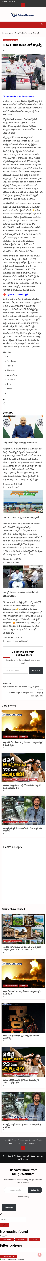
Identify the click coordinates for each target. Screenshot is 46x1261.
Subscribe (36, 670)
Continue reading (23, 1197)
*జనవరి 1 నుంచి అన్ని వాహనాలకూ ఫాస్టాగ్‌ (21, 518)
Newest (21, 1239)
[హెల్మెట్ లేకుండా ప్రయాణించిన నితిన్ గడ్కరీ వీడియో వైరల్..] (23, 577)
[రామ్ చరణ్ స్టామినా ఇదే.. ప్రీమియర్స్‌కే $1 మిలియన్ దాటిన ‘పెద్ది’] (23, 1018)
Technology (22, 1143)
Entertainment (24, 1140)
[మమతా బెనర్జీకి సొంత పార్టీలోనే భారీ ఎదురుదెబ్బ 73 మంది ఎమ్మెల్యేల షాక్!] (23, 767)
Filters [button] (6, 1236)
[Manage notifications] (40, 1255)
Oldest (34, 1239)
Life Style (7, 941)
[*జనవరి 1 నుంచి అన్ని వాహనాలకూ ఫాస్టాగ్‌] (23, 502)
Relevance (7, 1239)
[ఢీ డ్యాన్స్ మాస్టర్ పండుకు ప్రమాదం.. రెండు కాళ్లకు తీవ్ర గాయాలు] (23, 810)
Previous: (21, 685)
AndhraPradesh (16, 941)
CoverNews (35, 1156)
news (11, 33)
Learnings (12, 1143)
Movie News (7, 1029)
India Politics (8, 779)
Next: (26, 693)
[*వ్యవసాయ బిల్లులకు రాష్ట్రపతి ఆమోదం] (23, 427)
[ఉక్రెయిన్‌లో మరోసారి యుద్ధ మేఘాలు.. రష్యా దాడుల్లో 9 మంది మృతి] (23, 724)
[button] (4, 24)
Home (4, 33)
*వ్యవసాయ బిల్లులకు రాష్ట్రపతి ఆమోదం (20, 443)
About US (33, 1143)
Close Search (8, 1256)
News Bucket (24, 736)
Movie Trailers (17, 1029)
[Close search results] (4, 1225)
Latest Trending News (11, 40)
